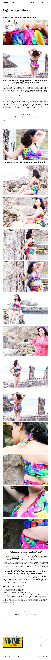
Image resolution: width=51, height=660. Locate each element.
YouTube (23, 117)
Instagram (28, 117)
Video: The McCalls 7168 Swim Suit (19, 17)
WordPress (46, 656)
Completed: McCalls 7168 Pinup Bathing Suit (24, 162)
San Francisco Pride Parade (12, 91)
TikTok (35, 117)
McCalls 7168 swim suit (10, 100)
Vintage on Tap (8, 2)
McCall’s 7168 (15, 558)
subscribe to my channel (39, 600)
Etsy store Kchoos (41, 562)
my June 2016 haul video (20, 563)
